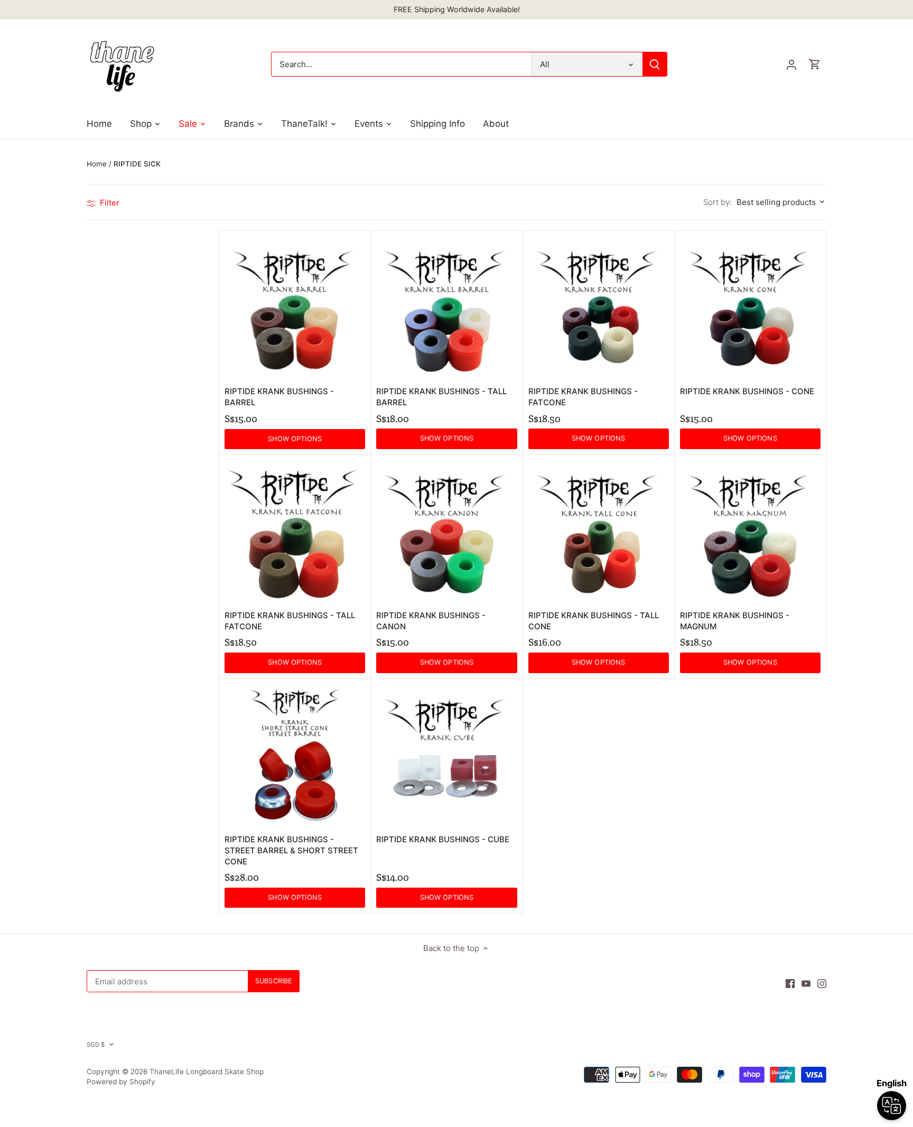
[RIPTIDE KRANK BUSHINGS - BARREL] (295, 306)
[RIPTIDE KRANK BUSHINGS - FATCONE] (598, 306)
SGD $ (96, 1044)
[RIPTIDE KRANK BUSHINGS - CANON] (446, 530)
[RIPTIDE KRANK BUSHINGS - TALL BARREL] (446, 306)
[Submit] (654, 64)
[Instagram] (821, 983)
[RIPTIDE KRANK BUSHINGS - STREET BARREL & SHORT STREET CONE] (295, 754)
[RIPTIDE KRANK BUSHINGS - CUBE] (446, 754)
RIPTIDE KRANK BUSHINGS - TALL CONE (593, 620)
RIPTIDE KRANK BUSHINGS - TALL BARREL (441, 396)
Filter (108, 203)
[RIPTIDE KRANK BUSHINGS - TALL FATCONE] (295, 530)
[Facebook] (790, 983)
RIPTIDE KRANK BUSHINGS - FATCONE (583, 396)
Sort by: (717, 202)
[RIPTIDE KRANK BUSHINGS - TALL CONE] (598, 530)
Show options (295, 439)
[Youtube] (806, 983)
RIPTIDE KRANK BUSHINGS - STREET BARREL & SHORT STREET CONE (291, 850)
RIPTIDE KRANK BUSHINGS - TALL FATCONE (290, 620)
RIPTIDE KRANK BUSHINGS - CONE (747, 391)
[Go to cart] (814, 64)
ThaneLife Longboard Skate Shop (207, 1071)
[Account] (791, 64)
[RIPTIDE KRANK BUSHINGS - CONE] (750, 306)
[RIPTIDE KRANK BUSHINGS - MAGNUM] (750, 530)
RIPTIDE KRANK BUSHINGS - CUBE (442, 839)
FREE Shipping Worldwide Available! (457, 9)
